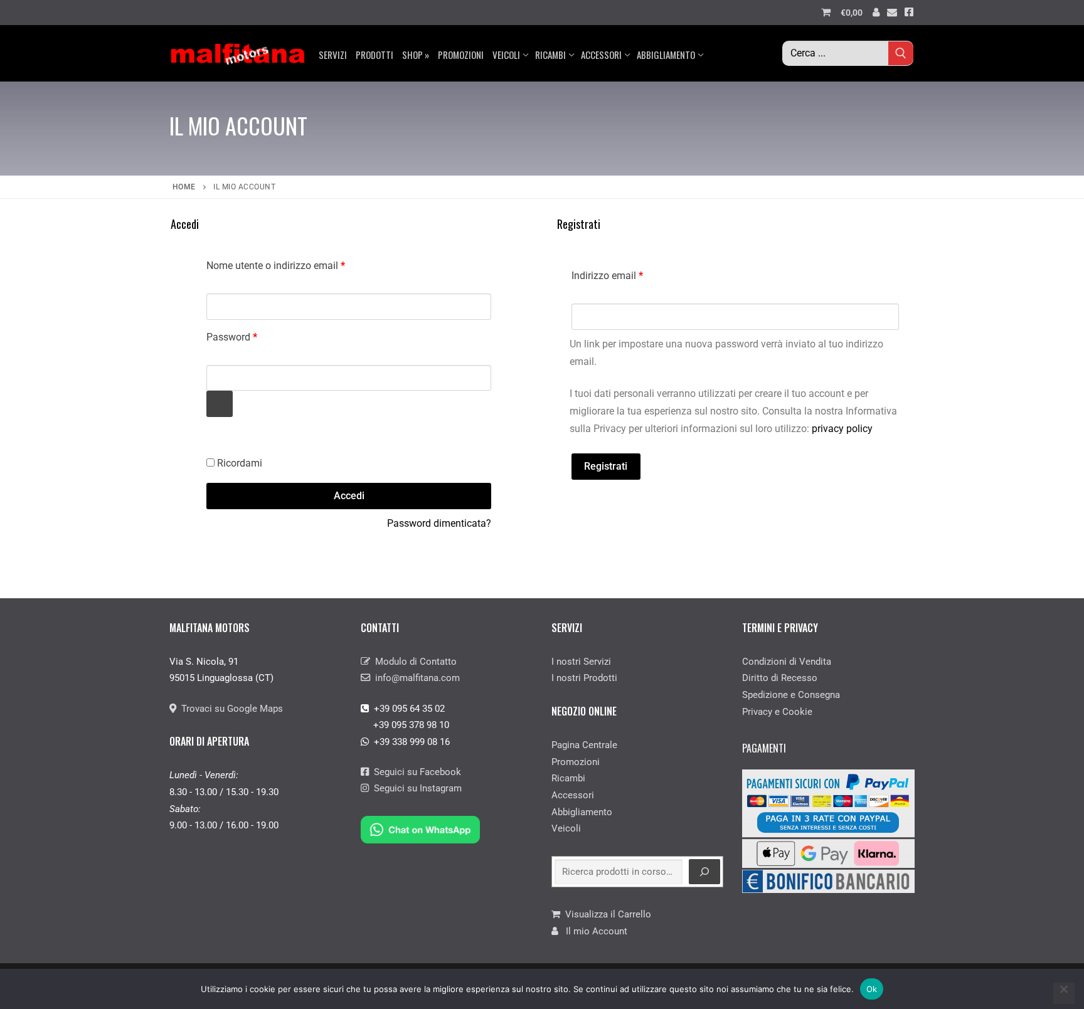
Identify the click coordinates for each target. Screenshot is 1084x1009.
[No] (1064, 993)
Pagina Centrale (584, 745)
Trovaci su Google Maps (229, 708)
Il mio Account (592, 931)
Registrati (605, 466)
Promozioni (575, 762)
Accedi (349, 496)
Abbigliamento (581, 812)
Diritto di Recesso (779, 678)
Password (251, 335)
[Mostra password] (219, 404)
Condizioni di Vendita (786, 661)
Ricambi (568, 778)
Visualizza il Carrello (605, 914)
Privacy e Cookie (777, 711)
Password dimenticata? (439, 523)
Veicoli (566, 828)
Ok (872, 989)
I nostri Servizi (581, 661)
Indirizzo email (627, 274)
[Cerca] (704, 871)
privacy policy (842, 429)
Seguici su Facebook (415, 772)
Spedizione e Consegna (791, 694)
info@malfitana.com (415, 678)
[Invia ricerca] (900, 53)
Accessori (572, 795)
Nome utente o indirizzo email (295, 264)
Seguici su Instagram (415, 788)
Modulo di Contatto (413, 661)
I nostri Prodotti (584, 678)
